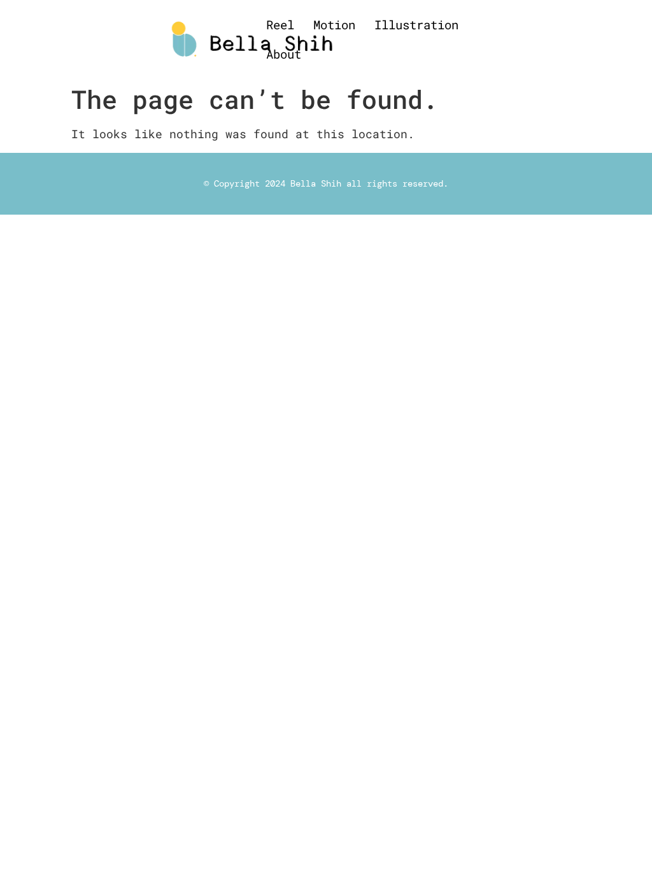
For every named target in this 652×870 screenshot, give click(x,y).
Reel (280, 24)
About (283, 54)
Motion (334, 24)
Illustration (416, 24)
